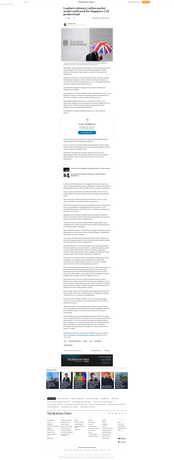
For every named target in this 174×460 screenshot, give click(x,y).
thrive (119, 422)
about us (66, 454)
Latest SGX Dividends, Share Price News (116, 404)
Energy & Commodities (66, 426)
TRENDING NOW (51, 370)
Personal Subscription (107, 428)
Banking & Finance (65, 422)
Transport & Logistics (66, 430)
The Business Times (78, 450)
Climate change (68, 345)
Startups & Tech (51, 432)
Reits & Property (65, 424)
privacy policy (81, 454)
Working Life (50, 438)
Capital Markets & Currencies (65, 435)
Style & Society (92, 426)
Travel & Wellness (92, 434)
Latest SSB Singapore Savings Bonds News (81, 402)
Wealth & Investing (79, 422)
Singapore (49, 428)
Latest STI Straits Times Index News (97, 404)
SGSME (119, 430)
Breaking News (50, 420)
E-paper (104, 420)
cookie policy (97, 454)
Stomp (108, 450)
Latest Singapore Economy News (87, 407)
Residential (49, 424)
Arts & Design (91, 430)
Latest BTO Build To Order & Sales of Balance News (75, 404)
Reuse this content (96, 350)
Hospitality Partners (93, 436)
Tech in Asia (120, 424)
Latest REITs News (105, 398)
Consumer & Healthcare (67, 432)
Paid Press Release (106, 432)
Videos (103, 422)
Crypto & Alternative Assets (80, 427)
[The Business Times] (85, 2)
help (76, 454)
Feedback (107, 350)
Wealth (76, 420)
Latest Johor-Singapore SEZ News (54, 404)
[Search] (27, 2)
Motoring (90, 424)
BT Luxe (90, 432)
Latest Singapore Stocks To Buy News (69, 407)
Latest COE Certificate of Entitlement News (103, 402)
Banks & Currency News (63, 398)
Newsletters (105, 424)
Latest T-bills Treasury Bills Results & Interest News (58, 402)
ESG (91, 341)
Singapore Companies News (77, 398)
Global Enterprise (122, 428)
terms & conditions (89, 454)
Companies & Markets (66, 420)
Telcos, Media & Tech (66, 428)
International (50, 430)
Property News (115, 398)
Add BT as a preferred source (102, 18)
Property (49, 422)
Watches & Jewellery (93, 428)
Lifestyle (90, 420)
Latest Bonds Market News (53, 407)
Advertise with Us (106, 434)
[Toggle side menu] (25, 2)
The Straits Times (68, 450)
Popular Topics (51, 398)
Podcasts (104, 426)
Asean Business (121, 426)
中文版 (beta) (105, 438)
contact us (71, 454)
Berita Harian (95, 450)
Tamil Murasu (103, 450)
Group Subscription (107, 430)
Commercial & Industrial (53, 426)
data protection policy (105, 454)
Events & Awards (106, 436)
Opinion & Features (51, 434)
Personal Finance (79, 424)
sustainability (97, 341)
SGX (65, 341)
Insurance (77, 429)
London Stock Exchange (75, 341)
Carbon (85, 341)
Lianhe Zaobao (87, 450)
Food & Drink (91, 422)
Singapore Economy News (92, 398)
